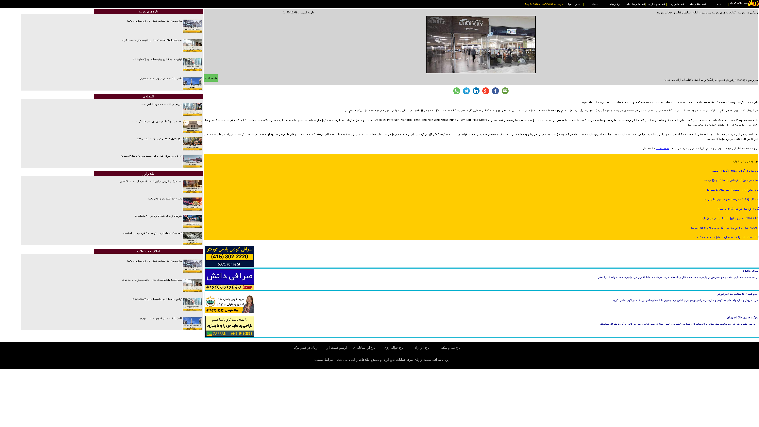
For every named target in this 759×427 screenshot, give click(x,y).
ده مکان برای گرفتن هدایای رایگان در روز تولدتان (735, 171)
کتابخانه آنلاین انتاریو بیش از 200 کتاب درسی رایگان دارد (729, 218)
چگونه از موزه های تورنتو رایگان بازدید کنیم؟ (738, 209)
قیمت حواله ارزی (656, 4)
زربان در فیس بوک (306, 347)
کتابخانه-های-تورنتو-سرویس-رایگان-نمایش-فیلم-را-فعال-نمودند (724, 228)
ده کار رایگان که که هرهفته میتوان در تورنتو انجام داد (731, 199)
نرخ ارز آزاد (422, 347)
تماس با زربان (573, 4)
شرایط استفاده (323, 359)
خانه (719, 4)
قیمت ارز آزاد (677, 4)
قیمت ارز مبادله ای (635, 4)
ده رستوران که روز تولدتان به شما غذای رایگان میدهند (732, 190)
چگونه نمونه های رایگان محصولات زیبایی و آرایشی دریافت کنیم (727, 237)
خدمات (594, 4)
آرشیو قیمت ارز (336, 347)
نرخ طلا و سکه (450, 347)
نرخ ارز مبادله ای (364, 347)
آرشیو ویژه (615, 4)
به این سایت (662, 148)
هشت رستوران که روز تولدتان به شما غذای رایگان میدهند (730, 180)
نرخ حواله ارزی (394, 347)
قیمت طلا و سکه (698, 4)
